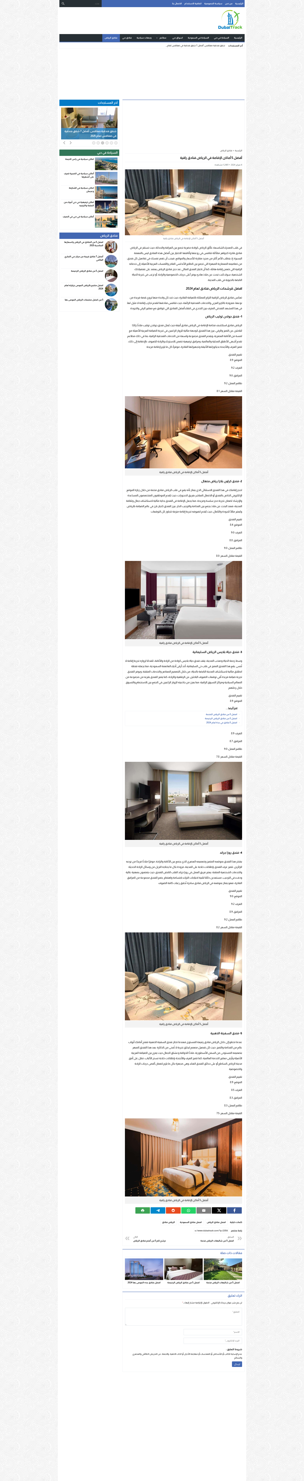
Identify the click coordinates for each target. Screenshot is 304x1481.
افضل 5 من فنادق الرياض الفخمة (221, 714)
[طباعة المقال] (142, 1210)
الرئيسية (239, 3)
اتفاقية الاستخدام (193, 3)
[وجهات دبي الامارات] (210, 20)
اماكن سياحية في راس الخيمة (79, 159)
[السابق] (64, 143)
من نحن (228, 3)
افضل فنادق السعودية (191, 1222)
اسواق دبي (177, 37)
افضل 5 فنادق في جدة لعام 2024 (221, 722)
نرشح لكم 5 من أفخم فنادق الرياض (149, 1239)
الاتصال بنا (177, 3)
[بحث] (63, 4)
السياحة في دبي (221, 37)
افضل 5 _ (220, 45)
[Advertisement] (152, 73)
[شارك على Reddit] (173, 1210)
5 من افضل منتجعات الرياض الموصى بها (84, 299)
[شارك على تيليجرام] (158, 1210)
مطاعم (163, 37)
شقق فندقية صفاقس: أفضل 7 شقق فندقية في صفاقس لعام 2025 (90, 133)
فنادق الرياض (111, 37)
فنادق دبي (127, 37)
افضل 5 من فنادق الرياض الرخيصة (221, 718)
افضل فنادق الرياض (216, 1222)
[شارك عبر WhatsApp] (188, 1210)
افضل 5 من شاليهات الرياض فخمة (217, 1239)
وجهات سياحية (144, 37)
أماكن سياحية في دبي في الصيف (78, 216)
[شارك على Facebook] (234, 1210)
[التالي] (70, 143)
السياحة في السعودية (198, 37)
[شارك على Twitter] (219, 1210)
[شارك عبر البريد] (203, 1210)
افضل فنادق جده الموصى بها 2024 (144, 1282)
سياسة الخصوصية (213, 3)
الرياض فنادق (168, 1222)
